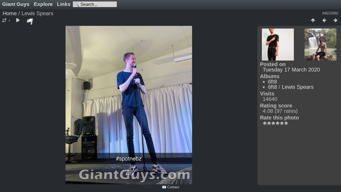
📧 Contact (170, 187)
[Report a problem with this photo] (30, 21)
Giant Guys (16, 4)
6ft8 (272, 82)
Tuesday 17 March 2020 (291, 70)
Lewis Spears (298, 87)
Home (10, 13)
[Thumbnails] (313, 20)
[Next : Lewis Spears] (335, 20)
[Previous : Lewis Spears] (324, 20)
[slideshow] (17, 20)
